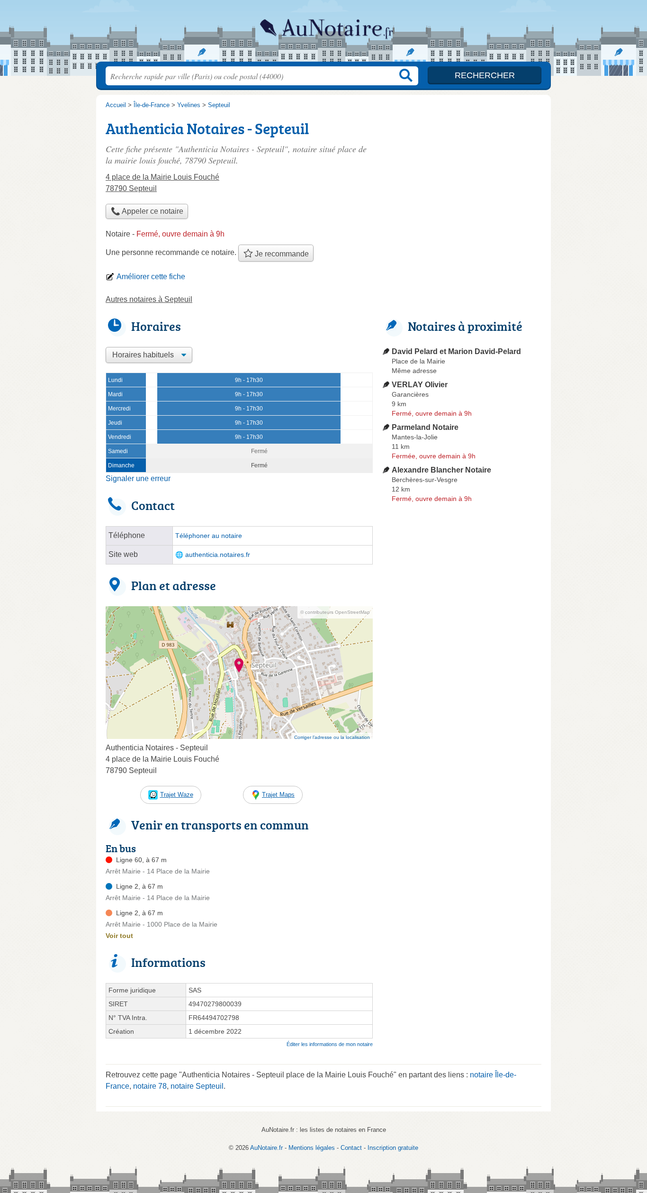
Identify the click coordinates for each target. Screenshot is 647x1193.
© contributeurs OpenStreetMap (335, 612)
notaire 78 (150, 1086)
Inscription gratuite (393, 1147)
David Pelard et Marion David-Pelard (456, 351)
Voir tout (119, 935)
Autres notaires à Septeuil (149, 299)
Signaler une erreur (138, 478)
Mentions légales (311, 1147)
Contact (351, 1147)
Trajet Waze (176, 794)
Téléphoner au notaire (208, 535)
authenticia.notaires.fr (217, 554)
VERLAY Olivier (420, 385)
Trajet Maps (278, 794)
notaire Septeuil (197, 1086)
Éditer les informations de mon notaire (330, 1044)
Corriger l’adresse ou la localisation (332, 737)
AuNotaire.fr (323, 33)
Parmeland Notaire (425, 427)
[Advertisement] (461, 183)
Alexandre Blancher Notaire (441, 470)
